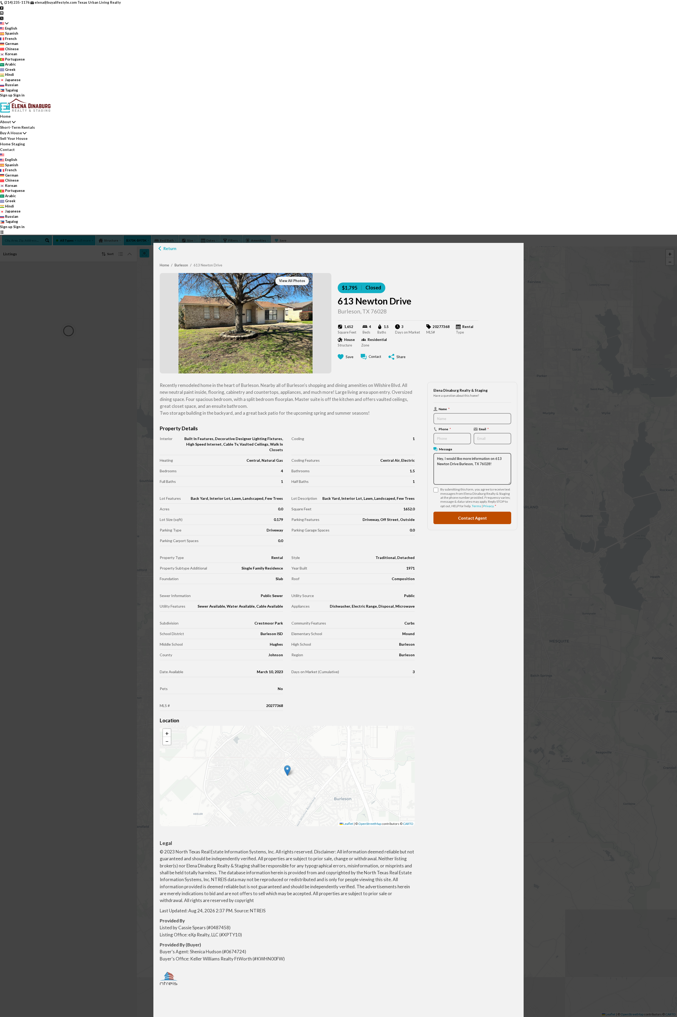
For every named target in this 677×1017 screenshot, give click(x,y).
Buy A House (11, 133)
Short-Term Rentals (17, 127)
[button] (287, 770)
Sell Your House (14, 138)
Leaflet (348, 824)
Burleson (181, 265)
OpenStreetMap (369, 824)
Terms (476, 506)
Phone (445, 429)
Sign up (6, 95)
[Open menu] (1, 232)
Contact (7, 149)
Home (164, 265)
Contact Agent (472, 517)
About (5, 121)
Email (484, 429)
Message (445, 449)
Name (444, 409)
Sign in (19, 95)
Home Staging (12, 144)
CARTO (408, 824)
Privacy (488, 506)
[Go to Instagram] (1, 13)
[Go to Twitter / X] (1, 18)
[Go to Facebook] (1, 8)
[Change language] (4, 23)
